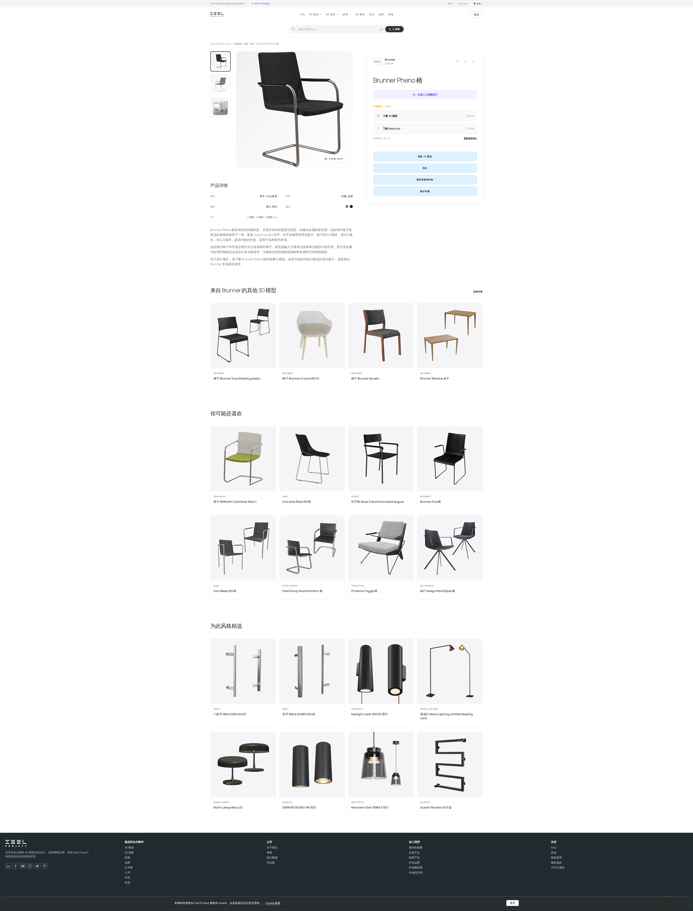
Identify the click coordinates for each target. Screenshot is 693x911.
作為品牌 (414, 862)
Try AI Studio (262, 3)
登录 (476, 14)
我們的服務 (416, 847)
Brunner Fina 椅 (430, 502)
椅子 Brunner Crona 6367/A (300, 378)
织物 (343, 196)
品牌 (381, 14)
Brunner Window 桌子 (434, 378)
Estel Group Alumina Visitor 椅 (302, 591)
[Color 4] (351, 206)
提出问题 (425, 191)
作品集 (271, 862)
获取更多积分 (470, 138)
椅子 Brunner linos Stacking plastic (237, 378)
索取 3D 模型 (425, 156)
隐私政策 (556, 857)
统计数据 (272, 857)
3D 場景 (331, 14)
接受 (512, 903)
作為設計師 (416, 872)
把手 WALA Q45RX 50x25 (298, 714)
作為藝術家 (416, 867)
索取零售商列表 (425, 179)
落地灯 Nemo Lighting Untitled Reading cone (446, 716)
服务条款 (556, 862)
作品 (371, 14)
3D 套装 (360, 14)
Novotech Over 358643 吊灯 (370, 807)
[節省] (457, 61)
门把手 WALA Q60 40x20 (230, 714)
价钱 (391, 14)
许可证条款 (558, 867)
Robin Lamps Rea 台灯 (228, 807)
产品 (302, 14)
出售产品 (414, 852)
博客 (269, 852)
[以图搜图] (381, 29)
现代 (268, 206)
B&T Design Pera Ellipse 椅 (437, 591)
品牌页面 (478, 291)
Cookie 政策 (272, 903)
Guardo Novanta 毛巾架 (436, 807)
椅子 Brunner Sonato (365, 378)
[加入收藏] (465, 61)
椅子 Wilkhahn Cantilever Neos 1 (235, 502)
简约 (274, 206)
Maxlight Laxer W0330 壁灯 (369, 714)
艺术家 (129, 867)
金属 (350, 196)
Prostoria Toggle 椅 (364, 591)
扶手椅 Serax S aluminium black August (377, 502)
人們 (127, 872)
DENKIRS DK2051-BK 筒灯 (299, 807)
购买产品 (414, 857)
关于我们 (272, 847)
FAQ (553, 847)
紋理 (345, 14)
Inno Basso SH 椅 (225, 591)
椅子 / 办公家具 (268, 196)
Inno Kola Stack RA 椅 (296, 502)
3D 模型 (314, 14)
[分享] (473, 61)
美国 (478, 3)
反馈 (553, 852)
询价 (425, 168)
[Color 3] (347, 206)
